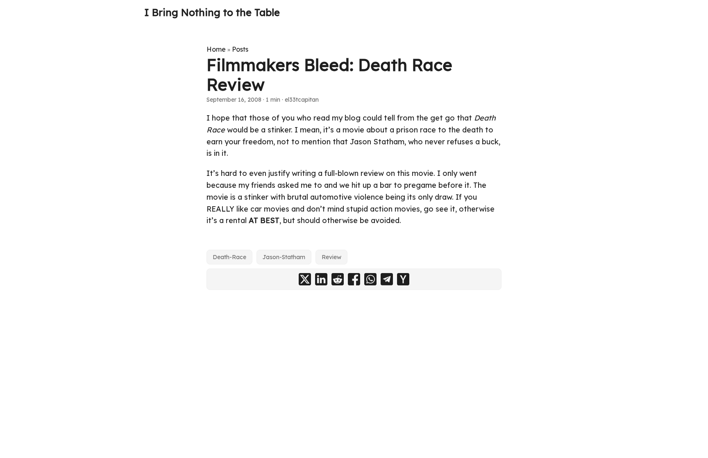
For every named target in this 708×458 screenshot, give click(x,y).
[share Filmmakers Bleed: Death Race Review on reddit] (337, 279)
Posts (240, 49)
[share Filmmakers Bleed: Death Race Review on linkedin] (321, 279)
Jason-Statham (284, 257)
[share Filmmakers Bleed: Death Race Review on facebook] (354, 279)
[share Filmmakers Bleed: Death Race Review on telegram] (387, 279)
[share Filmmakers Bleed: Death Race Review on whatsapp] (370, 279)
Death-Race (229, 257)
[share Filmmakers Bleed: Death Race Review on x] (305, 279)
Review (331, 257)
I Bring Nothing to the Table (212, 12)
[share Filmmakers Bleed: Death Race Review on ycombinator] (403, 279)
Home (216, 49)
